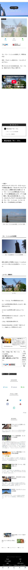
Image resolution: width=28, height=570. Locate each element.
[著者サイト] (7, 400)
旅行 (20, 559)
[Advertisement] (14, 108)
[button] (25, 282)
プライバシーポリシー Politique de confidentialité (14, 565)
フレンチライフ (13, 373)
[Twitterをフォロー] (20, 400)
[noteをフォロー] (14, 407)
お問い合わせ (20, 563)
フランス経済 (8, 561)
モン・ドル (5, 373)
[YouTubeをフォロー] (20, 404)
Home (7, 559)
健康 (8, 563)
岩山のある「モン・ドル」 (13, 128)
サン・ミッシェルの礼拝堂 (12, 131)
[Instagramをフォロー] (7, 404)
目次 (13, 124)
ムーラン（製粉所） (11, 134)
